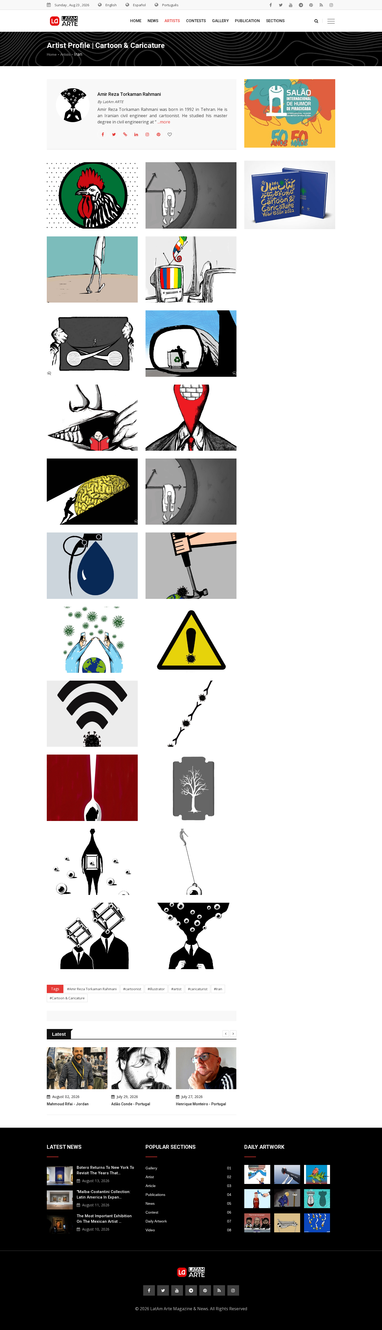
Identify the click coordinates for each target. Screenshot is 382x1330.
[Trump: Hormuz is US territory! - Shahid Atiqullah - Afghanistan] (257, 1174)
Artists (172, 20)
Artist (188, 1177)
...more (163, 122)
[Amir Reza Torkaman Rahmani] (92, 195)
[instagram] (331, 5)
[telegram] (301, 5)
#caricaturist (197, 989)
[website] (125, 134)
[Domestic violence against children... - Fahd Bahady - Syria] (287, 1174)
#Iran (218, 989)
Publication (247, 20)
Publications (188, 1195)
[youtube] (291, 5)
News (153, 20)
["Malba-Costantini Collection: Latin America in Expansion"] (60, 1199)
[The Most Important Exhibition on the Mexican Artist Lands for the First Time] (60, 1223)
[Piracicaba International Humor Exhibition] (289, 113)
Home (135, 20)
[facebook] (270, 5)
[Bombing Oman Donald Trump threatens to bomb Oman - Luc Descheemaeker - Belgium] (287, 1198)
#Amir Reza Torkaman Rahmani (92, 989)
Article (188, 1186)
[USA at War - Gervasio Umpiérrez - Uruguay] (317, 1174)
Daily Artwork (188, 1221)
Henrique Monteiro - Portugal (201, 1104)
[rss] (321, 5)
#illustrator (156, 989)
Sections (275, 20)
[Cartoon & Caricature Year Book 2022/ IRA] (289, 195)
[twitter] (281, 5)
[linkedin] (136, 134)
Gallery (220, 20)
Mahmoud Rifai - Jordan (68, 1104)
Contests (196, 20)
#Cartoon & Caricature (67, 998)
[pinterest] (311, 5)
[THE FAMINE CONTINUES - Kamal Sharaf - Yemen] (287, 1222)
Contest (188, 1212)
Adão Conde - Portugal (130, 1104)
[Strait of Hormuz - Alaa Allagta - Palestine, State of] (257, 1198)
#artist (176, 989)
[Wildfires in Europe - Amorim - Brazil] (317, 1222)
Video (188, 1230)
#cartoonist (132, 989)
